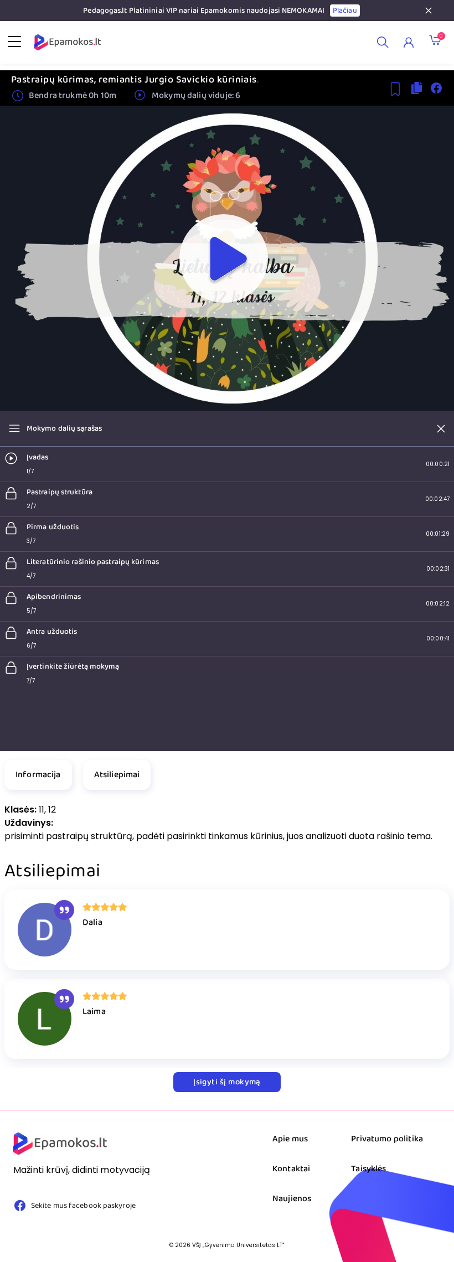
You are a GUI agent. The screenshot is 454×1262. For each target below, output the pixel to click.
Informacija (38, 775)
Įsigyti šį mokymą (227, 1082)
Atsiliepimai (117, 775)
